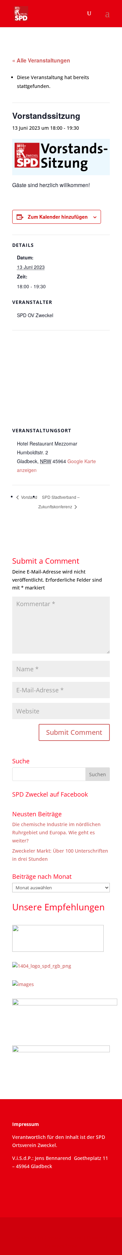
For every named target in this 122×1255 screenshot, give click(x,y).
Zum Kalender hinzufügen (58, 216)
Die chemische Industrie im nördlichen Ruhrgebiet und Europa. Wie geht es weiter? (56, 832)
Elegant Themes (63, 1237)
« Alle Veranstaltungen (41, 60)
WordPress (64, 1245)
